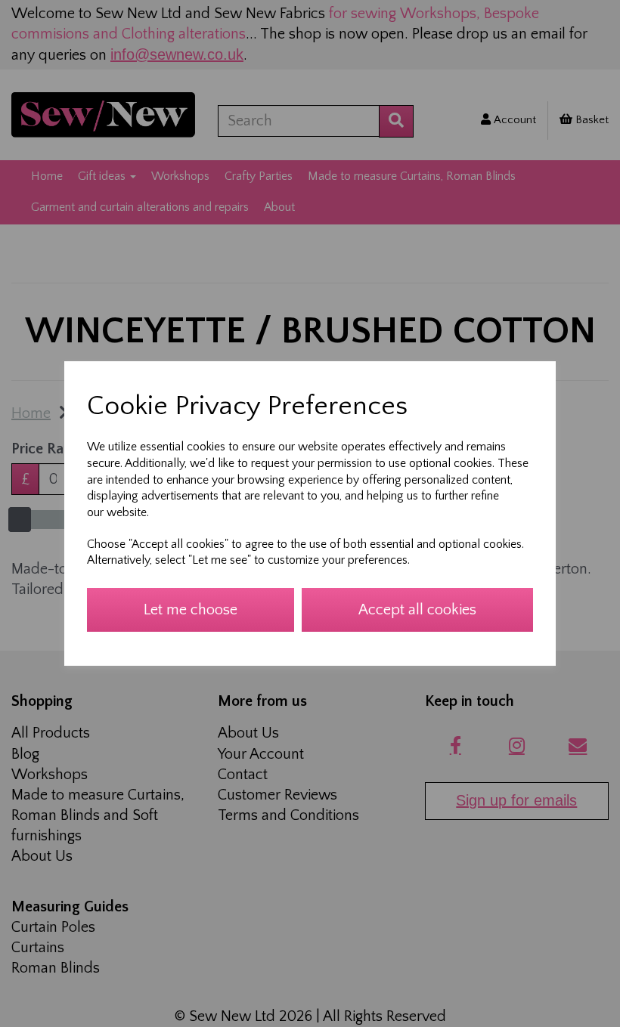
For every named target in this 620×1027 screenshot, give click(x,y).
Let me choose (190, 610)
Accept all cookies (417, 610)
